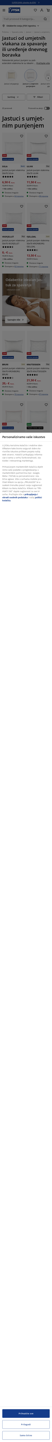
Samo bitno (26, 1435)
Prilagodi (26, 1424)
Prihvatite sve (26, 1413)
